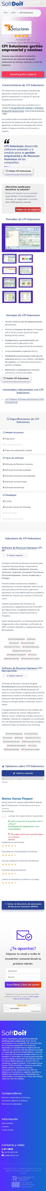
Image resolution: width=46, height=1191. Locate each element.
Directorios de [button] (11, 1104)
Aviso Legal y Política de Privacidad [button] (26, 997)
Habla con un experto (28, 209)
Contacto (5, 1127)
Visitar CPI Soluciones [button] (19, 171)
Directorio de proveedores (13, 12)
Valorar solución (16, 555)
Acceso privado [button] (7, 1130)
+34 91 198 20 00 (10, 1152)
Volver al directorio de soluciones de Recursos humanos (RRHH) (24, 905)
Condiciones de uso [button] (27, 1168)
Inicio (5, 12)
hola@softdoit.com (11, 1155)
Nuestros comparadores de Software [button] (16, 1097)
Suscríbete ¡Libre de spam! (23, 984)
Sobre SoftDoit (7, 1123)
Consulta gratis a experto (23, 74)
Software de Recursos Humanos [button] (19, 547)
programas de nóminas (22, 108)
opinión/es (11, 42)
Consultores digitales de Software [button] (15, 1101)
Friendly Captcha (35, 1011)
